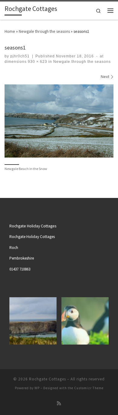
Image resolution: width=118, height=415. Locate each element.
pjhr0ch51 (20, 56)
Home (10, 31)
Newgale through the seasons (44, 31)
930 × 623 (37, 62)
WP (37, 388)
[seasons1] (59, 121)
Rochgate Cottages (47, 379)
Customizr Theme (88, 388)
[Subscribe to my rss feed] (59, 403)
